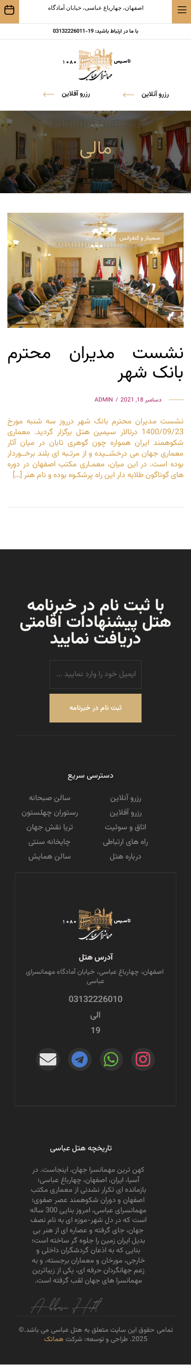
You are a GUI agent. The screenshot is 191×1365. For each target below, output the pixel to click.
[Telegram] (80, 1059)
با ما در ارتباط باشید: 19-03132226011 (95, 31)
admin (104, 400)
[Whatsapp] (111, 1059)
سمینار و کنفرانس (139, 238)
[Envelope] (48, 1059)
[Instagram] (143, 1059)
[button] (66, 94)
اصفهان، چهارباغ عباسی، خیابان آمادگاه (95, 7)
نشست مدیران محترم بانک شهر (95, 363)
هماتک (54, 1339)
